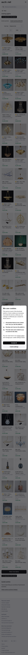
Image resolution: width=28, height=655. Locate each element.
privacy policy (20, 336)
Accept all (14, 343)
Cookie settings (14, 347)
